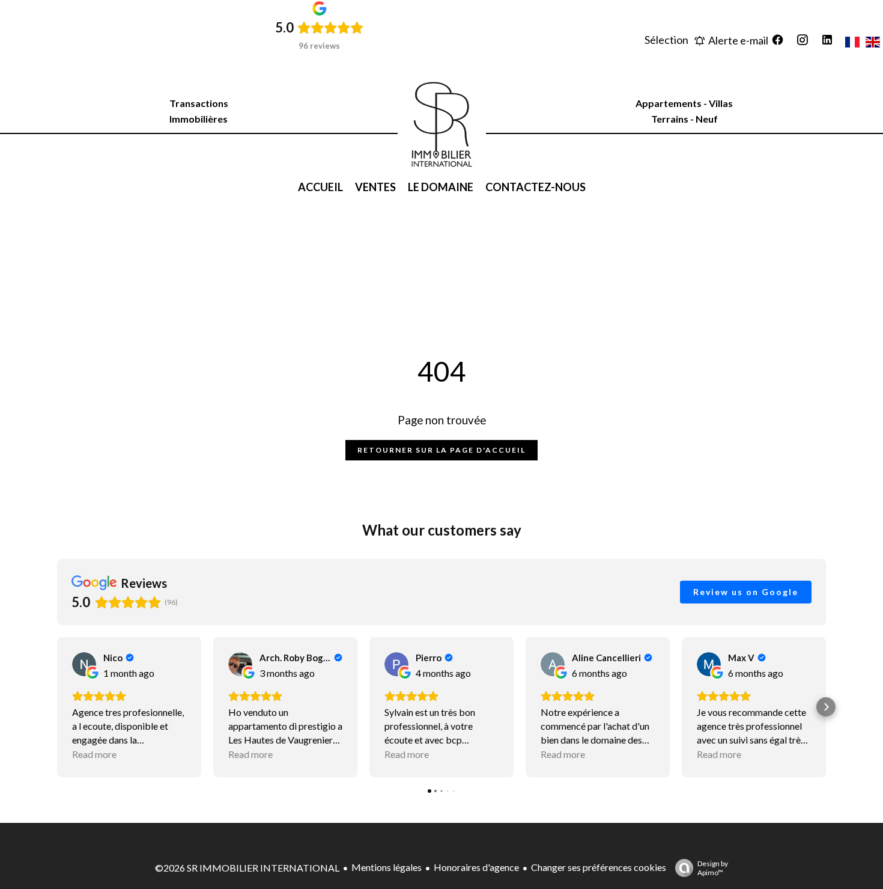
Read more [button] (94, 754)
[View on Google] (84, 664)
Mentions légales (386, 867)
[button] (57, 706)
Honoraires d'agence (476, 867)
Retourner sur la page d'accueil (441, 449)
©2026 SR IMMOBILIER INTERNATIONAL (247, 867)
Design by (712, 868)
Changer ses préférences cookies (598, 867)
